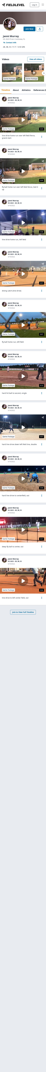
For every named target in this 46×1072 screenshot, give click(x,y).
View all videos (35, 59)
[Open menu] (41, 137)
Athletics (26, 90)
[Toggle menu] (43, 5)
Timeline (5, 90)
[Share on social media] (39, 29)
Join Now (29, 29)
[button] (41, 137)
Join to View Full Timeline (23, 612)
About (16, 90)
